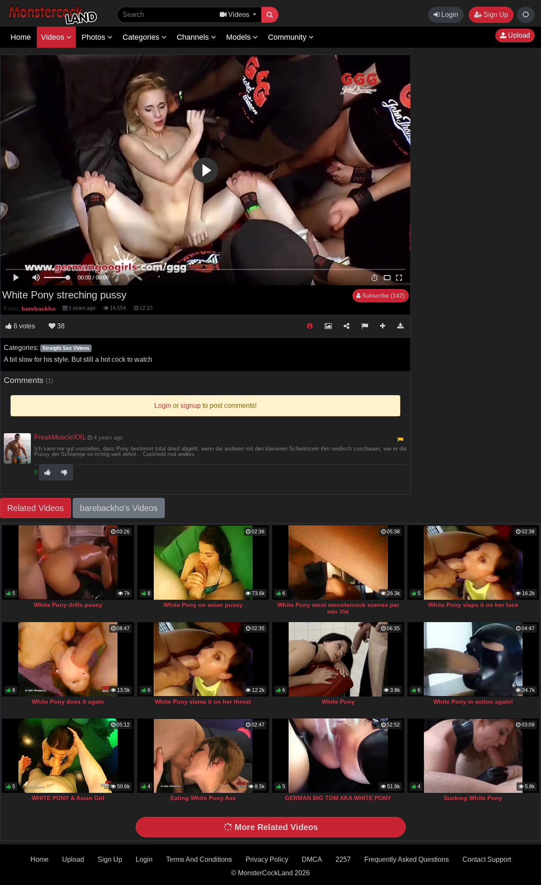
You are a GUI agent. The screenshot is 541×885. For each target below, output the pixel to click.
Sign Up (495, 14)
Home (21, 37)
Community (288, 37)
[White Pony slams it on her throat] (203, 659)
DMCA (312, 859)
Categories (142, 37)
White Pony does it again (68, 701)
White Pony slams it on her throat (203, 701)
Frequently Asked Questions (406, 859)
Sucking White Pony (473, 798)
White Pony (338, 701)
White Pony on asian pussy (203, 604)
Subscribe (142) (383, 295)
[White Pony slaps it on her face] (473, 562)
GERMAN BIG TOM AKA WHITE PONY (338, 798)
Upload (518, 35)
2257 (343, 859)
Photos (94, 37)
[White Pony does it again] (68, 659)
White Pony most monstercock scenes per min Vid (338, 608)
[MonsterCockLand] (51, 14)
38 (60, 326)
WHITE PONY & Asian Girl (68, 798)
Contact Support (486, 859)
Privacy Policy (267, 859)
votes (24, 326)
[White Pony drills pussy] (68, 562)
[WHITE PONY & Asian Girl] (68, 755)
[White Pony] (338, 659)
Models (239, 37)
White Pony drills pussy (68, 604)
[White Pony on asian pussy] (203, 562)
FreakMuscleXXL (60, 437)
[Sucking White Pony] (473, 755)
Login (449, 14)
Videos (53, 37)
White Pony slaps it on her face (473, 604)
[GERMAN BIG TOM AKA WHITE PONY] (338, 755)
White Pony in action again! (473, 701)
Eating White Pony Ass (203, 798)
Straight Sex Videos (66, 348)
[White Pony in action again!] (473, 659)
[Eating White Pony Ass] (203, 755)
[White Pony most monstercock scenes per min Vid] (338, 562)
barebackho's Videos (119, 508)
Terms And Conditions (199, 859)
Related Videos (35, 508)
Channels (194, 37)
